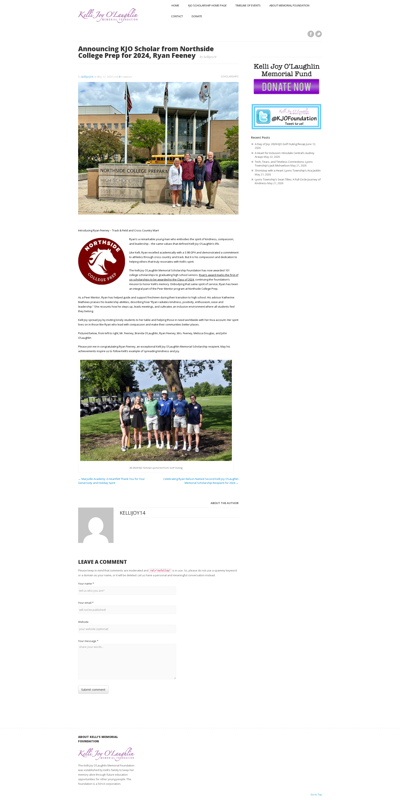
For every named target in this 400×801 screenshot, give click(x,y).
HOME (175, 5)
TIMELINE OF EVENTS (248, 5)
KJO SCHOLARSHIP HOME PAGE (207, 5)
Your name (86, 583)
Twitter (318, 34)
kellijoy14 (87, 76)
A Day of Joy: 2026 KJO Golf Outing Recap (280, 144)
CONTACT (177, 16)
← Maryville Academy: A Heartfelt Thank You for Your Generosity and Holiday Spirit (111, 481)
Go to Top (316, 794)
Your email (86, 603)
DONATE (197, 16)
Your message (88, 641)
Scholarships (230, 76)
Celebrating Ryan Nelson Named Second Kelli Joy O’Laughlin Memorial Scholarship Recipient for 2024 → (201, 481)
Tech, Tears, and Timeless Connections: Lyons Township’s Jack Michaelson (284, 163)
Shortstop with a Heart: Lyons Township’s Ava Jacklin (288, 170)
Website (83, 622)
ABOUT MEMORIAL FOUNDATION (289, 5)
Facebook (311, 34)
